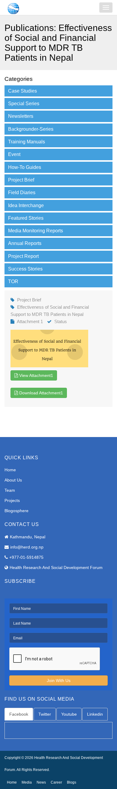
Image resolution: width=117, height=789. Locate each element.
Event (14, 154)
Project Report (23, 256)
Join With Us (58, 680)
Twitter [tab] (44, 714)
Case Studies (22, 90)
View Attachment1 (35, 375)
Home (10, 469)
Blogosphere (16, 510)
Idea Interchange (26, 205)
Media (27, 782)
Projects (12, 500)
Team (9, 490)
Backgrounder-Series (30, 129)
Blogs (71, 782)
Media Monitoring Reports (35, 230)
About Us (13, 480)
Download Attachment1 (40, 392)
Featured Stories (26, 218)
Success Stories (25, 268)
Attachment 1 (30, 321)
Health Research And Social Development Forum (56, 567)
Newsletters (20, 116)
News (41, 782)
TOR (13, 281)
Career (56, 782)
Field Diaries (21, 192)
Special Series (23, 103)
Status (60, 321)
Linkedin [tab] (95, 714)
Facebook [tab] (18, 714)
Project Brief (21, 179)
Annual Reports (24, 243)
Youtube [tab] (69, 714)
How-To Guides (24, 167)
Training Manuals (26, 141)
